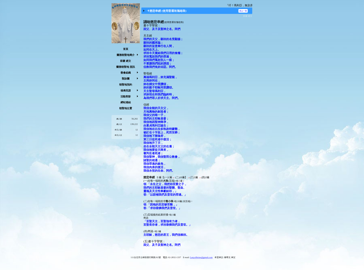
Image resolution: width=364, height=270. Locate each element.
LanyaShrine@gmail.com (201, 257)
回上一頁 (243, 11)
